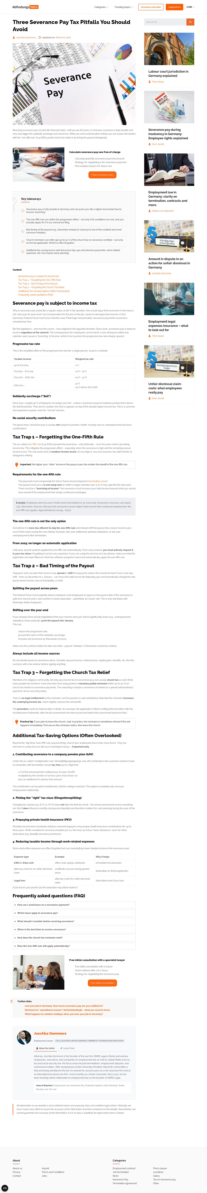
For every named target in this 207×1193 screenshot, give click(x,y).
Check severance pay (102, 174)
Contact (17, 1176)
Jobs (44, 1176)
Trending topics (122, 7)
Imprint (45, 1168)
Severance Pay (120, 1179)
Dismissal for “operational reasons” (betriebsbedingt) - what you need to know (67, 1010)
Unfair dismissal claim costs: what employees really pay (165, 388)
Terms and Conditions (53, 1172)
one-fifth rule (34, 444)
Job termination (121, 1172)
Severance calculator (151, 7)
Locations (158, 1172)
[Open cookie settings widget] (4, 1188)
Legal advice (174, 7)
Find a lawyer (160, 1168)
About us (17, 1168)
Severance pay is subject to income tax (38, 276)
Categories (100, 7)
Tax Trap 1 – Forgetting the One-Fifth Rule (39, 280)
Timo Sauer (157, 81)
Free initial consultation (102, 983)
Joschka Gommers (26, 37)
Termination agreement (125, 1183)
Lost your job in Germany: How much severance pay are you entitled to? (64, 1006)
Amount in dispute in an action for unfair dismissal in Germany (169, 263)
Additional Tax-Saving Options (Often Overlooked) (44, 291)
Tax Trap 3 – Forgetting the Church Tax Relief (41, 287)
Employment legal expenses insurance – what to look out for (168, 326)
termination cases (97, 481)
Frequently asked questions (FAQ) (35, 294)
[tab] (74, 905)
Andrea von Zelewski (162, 211)
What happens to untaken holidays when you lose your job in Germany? (64, 1014)
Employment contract (124, 1168)
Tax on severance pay (164, 1179)
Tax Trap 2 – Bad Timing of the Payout (38, 283)
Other (156, 1183)
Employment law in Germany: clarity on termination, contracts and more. (167, 198)
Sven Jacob (157, 144)
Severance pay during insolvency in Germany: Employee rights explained (168, 134)
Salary (156, 1176)
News (116, 1176)
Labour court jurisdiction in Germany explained (168, 74)
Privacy (16, 1172)
